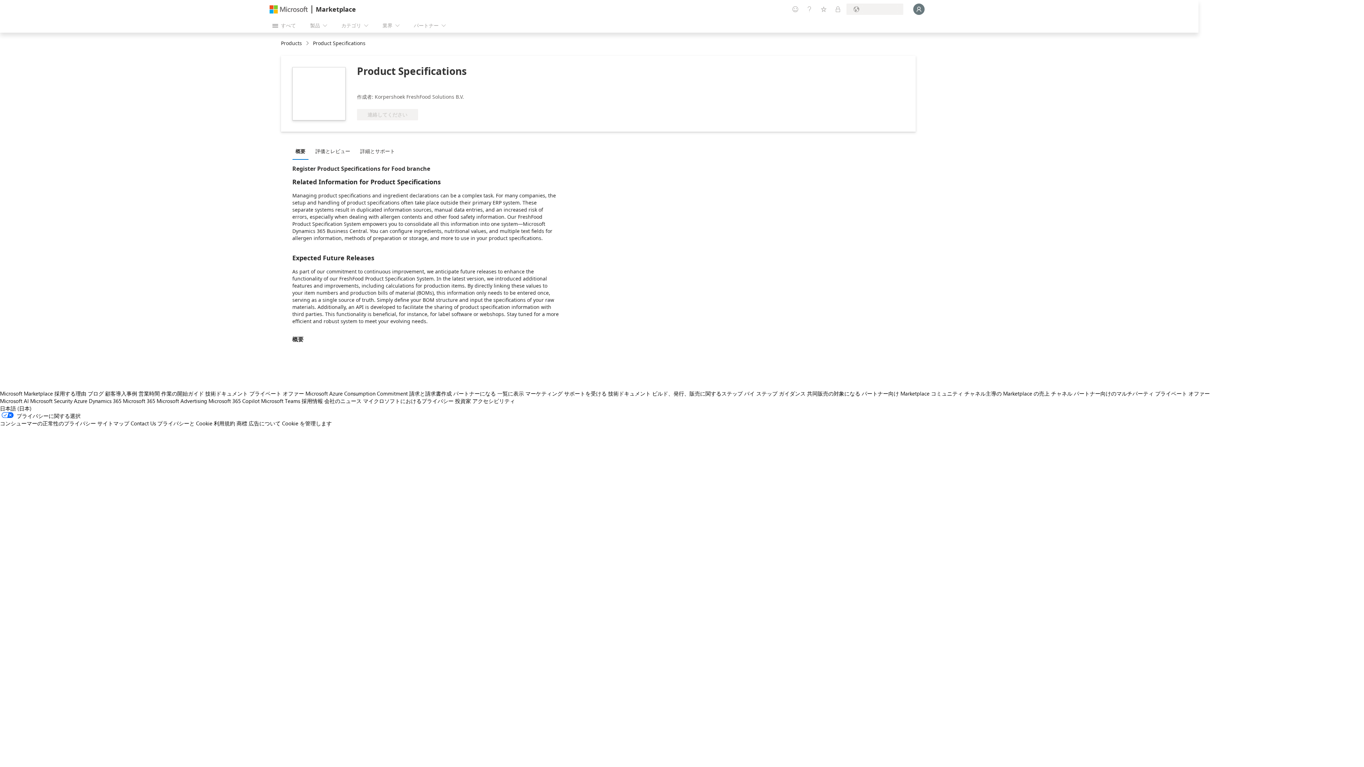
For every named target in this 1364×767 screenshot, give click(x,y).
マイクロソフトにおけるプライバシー (408, 400)
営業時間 (149, 393)
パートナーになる (474, 393)
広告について (265, 423)
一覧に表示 (510, 393)
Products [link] (291, 43)
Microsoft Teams (280, 400)
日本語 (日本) (16, 408)
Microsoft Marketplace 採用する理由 (43, 393)
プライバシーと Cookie (184, 423)
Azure (80, 400)
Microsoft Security (51, 400)
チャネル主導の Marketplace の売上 (1007, 393)
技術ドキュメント (226, 393)
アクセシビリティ (493, 400)
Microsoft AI (14, 400)
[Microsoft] (289, 9)
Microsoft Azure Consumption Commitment (356, 393)
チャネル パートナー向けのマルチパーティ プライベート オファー (1130, 393)
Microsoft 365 (139, 400)
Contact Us (143, 423)
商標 (242, 423)
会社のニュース (343, 400)
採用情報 (312, 400)
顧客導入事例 (121, 393)
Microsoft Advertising (182, 400)
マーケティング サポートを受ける (566, 393)
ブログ (96, 393)
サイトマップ (113, 423)
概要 (300, 151)
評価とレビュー (332, 151)
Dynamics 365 (105, 400)
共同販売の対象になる (833, 393)
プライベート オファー (276, 393)
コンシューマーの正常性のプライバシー (48, 423)
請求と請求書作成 (430, 393)
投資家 (463, 400)
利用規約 (224, 423)
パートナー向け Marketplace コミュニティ (912, 393)
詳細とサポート (377, 151)
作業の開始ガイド (182, 393)
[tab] (302, 151)
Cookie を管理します (307, 423)
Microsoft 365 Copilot (234, 400)
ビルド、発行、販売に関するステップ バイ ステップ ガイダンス (729, 393)
